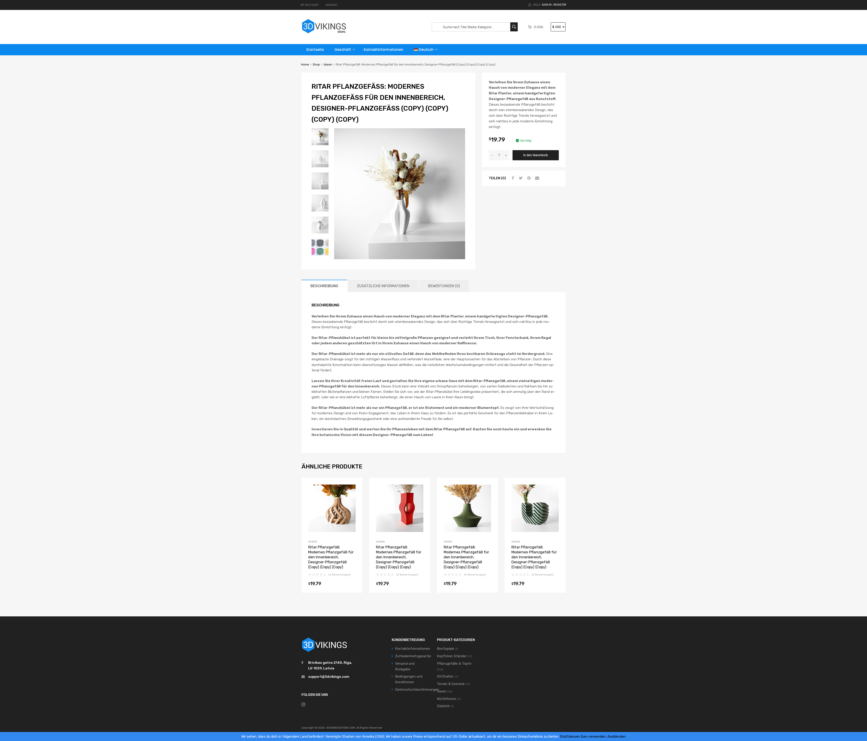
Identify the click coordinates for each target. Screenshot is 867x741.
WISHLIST (332, 5)
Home (305, 64)
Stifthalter (445, 676)
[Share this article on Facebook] (512, 178)
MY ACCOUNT (310, 5)
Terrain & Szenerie (451, 684)
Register (560, 5)
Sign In (547, 5)
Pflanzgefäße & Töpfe (454, 664)
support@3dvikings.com (328, 677)
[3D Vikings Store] (324, 33)
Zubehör (443, 706)
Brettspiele (445, 649)
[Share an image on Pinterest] (528, 178)
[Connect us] (303, 704)
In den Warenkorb (535, 155)
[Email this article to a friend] (536, 178)
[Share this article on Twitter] (520, 178)
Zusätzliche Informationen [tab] (383, 286)
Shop (316, 64)
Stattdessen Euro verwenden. (583, 736)
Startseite (315, 49)
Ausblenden (616, 736)
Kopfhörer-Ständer (451, 656)
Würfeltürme (446, 699)
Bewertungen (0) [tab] (444, 286)
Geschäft (342, 49)
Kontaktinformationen (383, 49)
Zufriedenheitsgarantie (413, 656)
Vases (448, 541)
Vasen (328, 64)
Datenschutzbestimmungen (417, 689)
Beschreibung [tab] (324, 286)
